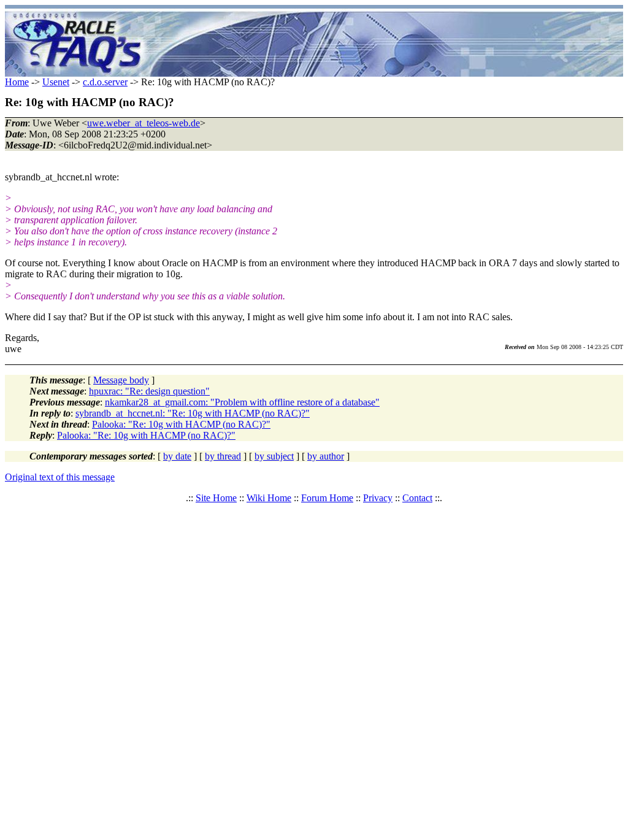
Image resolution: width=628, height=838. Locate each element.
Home (17, 82)
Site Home (216, 498)
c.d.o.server (105, 82)
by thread (223, 456)
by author (325, 456)
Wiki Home (269, 498)
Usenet (55, 82)
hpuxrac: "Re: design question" (149, 391)
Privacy (377, 498)
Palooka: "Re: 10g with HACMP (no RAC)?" (181, 424)
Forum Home (327, 498)
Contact (417, 498)
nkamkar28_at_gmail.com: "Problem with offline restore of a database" (242, 402)
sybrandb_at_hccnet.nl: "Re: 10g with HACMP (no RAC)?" (192, 413)
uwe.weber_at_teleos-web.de (143, 123)
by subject (274, 456)
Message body (121, 380)
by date (177, 456)
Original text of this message (60, 477)
